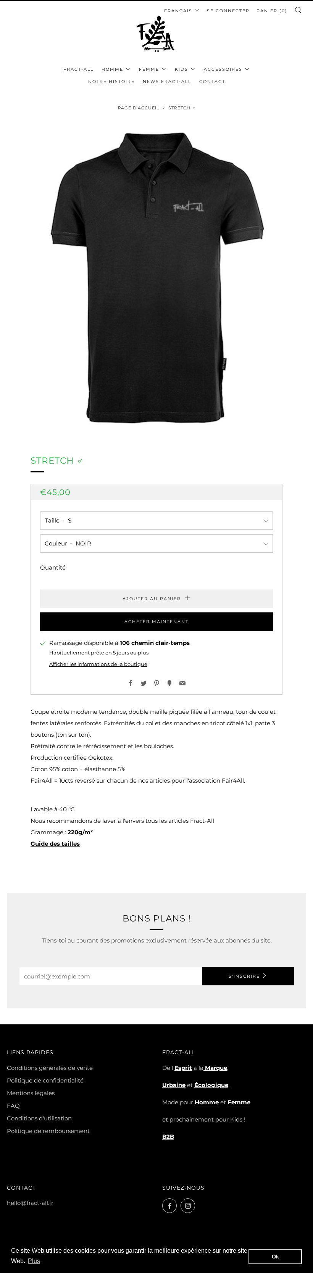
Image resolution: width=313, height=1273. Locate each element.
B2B (168, 1136)
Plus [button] (34, 1261)
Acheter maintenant (156, 621)
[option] (156, 277)
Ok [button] (275, 1256)
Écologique (211, 1085)
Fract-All (78, 69)
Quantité (53, 567)
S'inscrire (244, 976)
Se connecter (228, 10)
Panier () (272, 10)
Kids (181, 69)
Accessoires (223, 69)
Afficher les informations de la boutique (98, 664)
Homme (112, 69)
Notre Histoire (111, 81)
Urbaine (174, 1085)
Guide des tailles (55, 843)
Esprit (183, 1067)
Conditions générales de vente (50, 1067)
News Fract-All (167, 81)
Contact (212, 81)
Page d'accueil (138, 108)
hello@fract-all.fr (30, 1202)
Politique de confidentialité (45, 1080)
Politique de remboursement (48, 1131)
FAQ (13, 1105)
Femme (149, 69)
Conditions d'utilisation (39, 1118)
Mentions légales (31, 1093)
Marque (215, 1067)
